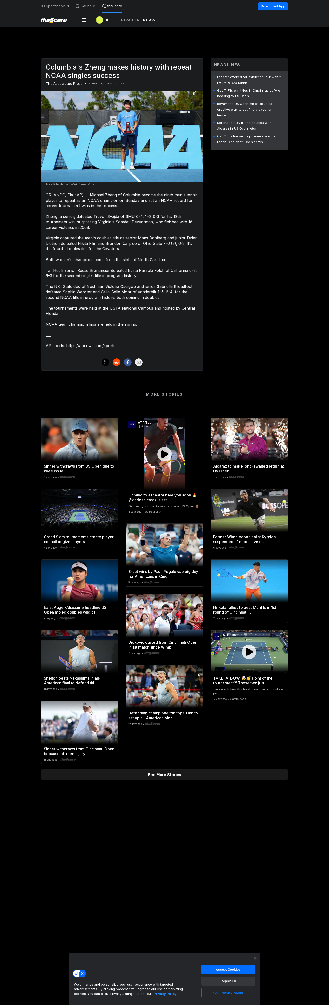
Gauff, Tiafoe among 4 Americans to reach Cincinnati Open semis (246, 139)
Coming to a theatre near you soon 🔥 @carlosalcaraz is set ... (162, 497)
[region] (164, 979)
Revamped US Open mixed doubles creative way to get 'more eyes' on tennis (244, 109)
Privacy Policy (165, 994)
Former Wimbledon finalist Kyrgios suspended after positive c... (244, 539)
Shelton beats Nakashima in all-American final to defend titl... (72, 680)
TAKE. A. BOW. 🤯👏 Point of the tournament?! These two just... (243, 680)
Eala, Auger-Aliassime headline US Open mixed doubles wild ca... (75, 610)
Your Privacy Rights (228, 992)
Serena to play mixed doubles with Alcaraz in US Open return (244, 125)
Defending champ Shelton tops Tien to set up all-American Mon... (163, 715)
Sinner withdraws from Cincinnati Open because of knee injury (79, 751)
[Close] (255, 958)
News (149, 20)
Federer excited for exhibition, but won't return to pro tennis (249, 80)
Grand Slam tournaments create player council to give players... (79, 539)
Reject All (228, 981)
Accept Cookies (228, 969)
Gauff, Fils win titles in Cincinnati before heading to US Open (248, 93)
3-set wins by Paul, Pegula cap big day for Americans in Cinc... (163, 574)
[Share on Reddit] (116, 362)
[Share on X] (105, 362)
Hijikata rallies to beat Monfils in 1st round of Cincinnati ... (244, 610)
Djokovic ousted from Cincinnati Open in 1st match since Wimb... (162, 644)
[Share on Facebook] (128, 362)
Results (130, 20)
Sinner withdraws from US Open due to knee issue (79, 468)
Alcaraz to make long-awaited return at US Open (248, 468)
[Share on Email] (139, 362)
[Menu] (84, 20)
